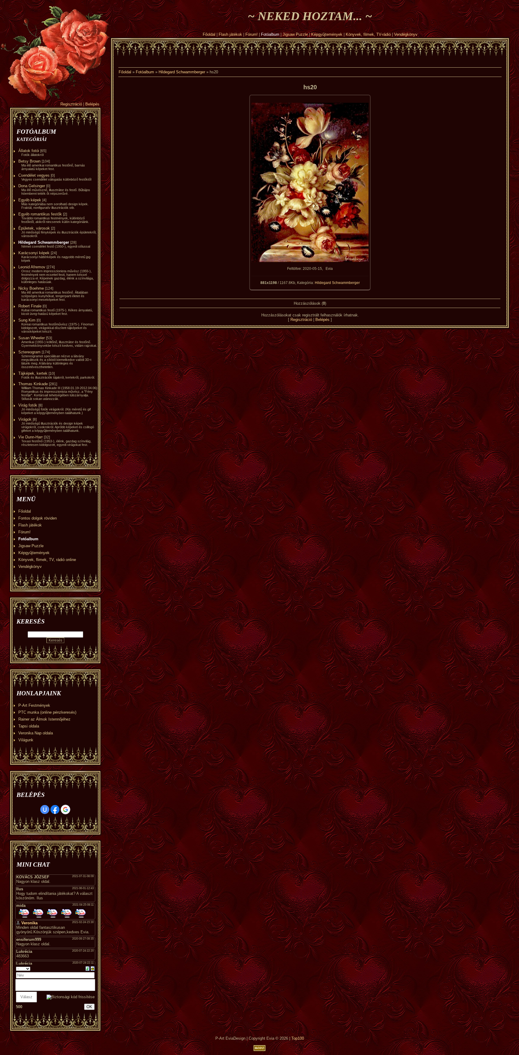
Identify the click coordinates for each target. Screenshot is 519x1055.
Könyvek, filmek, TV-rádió (368, 34)
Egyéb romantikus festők (40, 214)
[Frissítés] (88, 968)
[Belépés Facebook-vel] (54, 809)
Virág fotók (27, 405)
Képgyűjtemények (326, 34)
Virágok (25, 419)
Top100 (297, 1038)
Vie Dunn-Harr (30, 437)
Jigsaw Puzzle (295, 34)
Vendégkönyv (405, 34)
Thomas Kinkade (33, 384)
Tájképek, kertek (32, 373)
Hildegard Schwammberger (43, 242)
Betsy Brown (29, 161)
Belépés (92, 104)
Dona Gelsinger (31, 186)
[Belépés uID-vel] (44, 809)
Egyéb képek (29, 200)
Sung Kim (26, 320)
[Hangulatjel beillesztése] (93, 968)
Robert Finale (29, 306)
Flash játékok (230, 34)
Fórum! (251, 34)
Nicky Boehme (31, 288)
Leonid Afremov (31, 267)
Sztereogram (29, 352)
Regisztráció (71, 104)
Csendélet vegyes (34, 175)
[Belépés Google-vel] (65, 809)
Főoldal (209, 34)
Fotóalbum (270, 34)
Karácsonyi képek (34, 253)
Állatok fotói (28, 150)
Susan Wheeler (31, 338)
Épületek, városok (34, 228)
